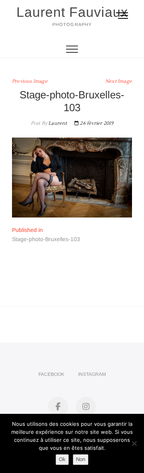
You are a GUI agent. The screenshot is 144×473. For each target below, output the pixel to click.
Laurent (57, 123)
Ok (62, 459)
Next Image (118, 81)
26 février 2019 (96, 123)
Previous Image (30, 81)
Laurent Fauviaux (72, 12)
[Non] (134, 443)
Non (80, 459)
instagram (92, 374)
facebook (51, 374)
